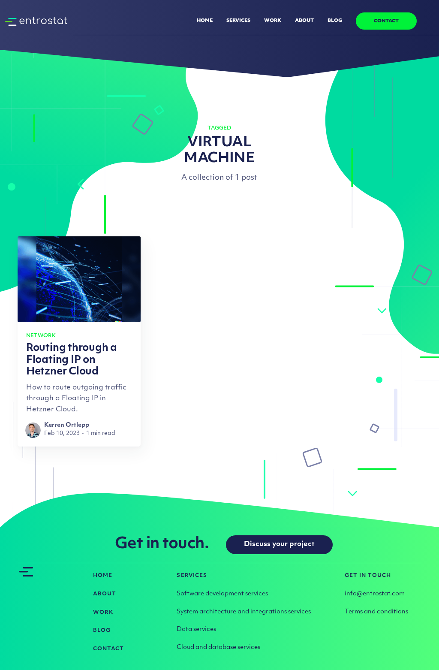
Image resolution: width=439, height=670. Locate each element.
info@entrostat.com (375, 594)
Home (205, 20)
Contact (386, 21)
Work (272, 20)
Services (238, 20)
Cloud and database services (218, 647)
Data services (196, 629)
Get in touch (368, 575)
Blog (335, 20)
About (304, 20)
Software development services (222, 594)
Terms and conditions (376, 612)
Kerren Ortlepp (66, 425)
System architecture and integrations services (244, 612)
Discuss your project (279, 544)
